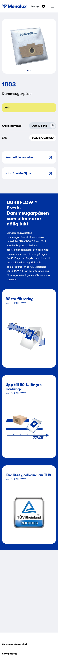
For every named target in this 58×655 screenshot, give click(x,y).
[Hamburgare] (52, 6)
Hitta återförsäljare (18, 173)
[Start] (14, 6)
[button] (27, 70)
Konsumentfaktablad (14, 644)
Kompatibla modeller (19, 157)
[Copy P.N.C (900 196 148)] (53, 126)
